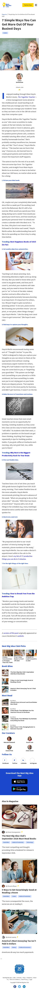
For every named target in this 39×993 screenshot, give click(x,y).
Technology (30, 842)
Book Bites (6, 842)
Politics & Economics (24, 947)
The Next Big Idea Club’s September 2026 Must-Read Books (19, 837)
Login (30, 979)
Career (5, 33)
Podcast (19, 977)
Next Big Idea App (7, 977)
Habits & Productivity (17, 842)
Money (14, 947)
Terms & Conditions (15, 979)
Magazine (4, 14)
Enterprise (29, 977)
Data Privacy (24, 979)
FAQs (24, 977)
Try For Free (28, 5)
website (20, 636)
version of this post (10, 633)
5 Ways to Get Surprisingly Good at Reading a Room (19, 891)
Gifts (14, 977)
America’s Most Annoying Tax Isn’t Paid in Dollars (19, 942)
